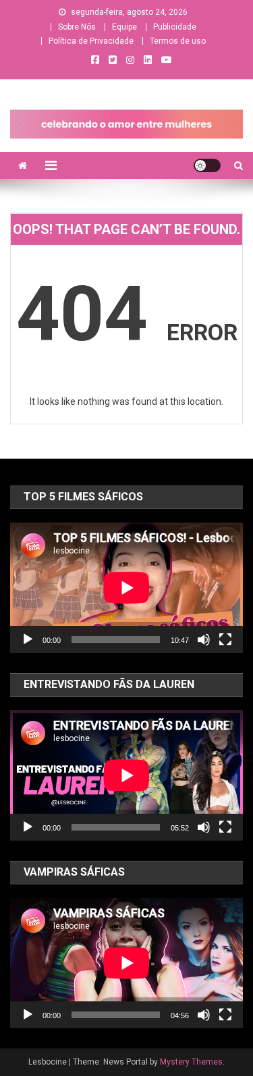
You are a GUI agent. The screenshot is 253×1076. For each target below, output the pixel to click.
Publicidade (174, 27)
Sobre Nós (77, 27)
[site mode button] (207, 165)
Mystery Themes (191, 1062)
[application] (126, 588)
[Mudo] (203, 639)
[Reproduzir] (27, 639)
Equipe (124, 27)
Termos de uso (178, 41)
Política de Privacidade (91, 41)
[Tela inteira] (225, 639)
